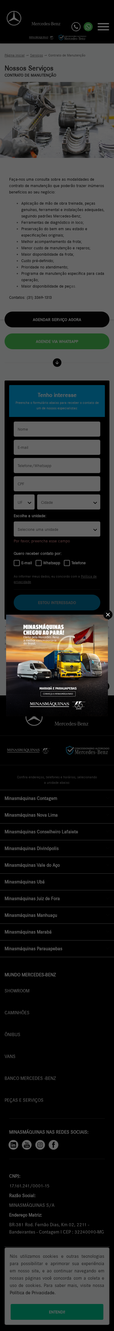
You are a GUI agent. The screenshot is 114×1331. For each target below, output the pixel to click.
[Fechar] (107, 614)
